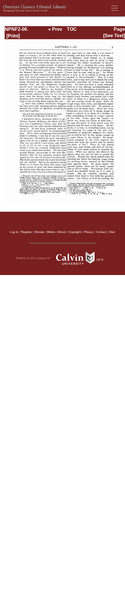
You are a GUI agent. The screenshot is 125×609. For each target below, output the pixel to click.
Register (26, 231)
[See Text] (114, 35)
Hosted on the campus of (33, 258)
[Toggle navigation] (114, 8)
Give (112, 231)
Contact (101, 231)
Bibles (51, 231)
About (62, 231)
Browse (39, 231)
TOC (72, 29)
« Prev (55, 29)
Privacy (88, 231)
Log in (14, 231)
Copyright (74, 231)
